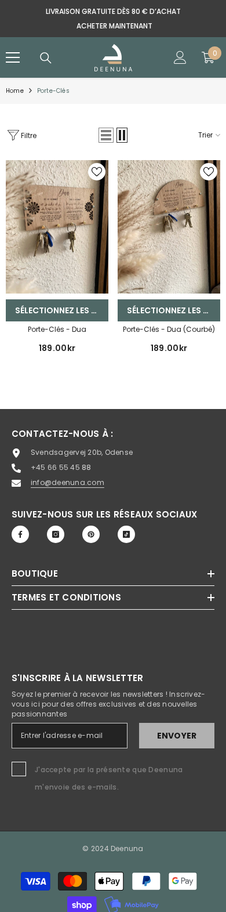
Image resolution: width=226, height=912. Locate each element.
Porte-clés (53, 90)
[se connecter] (180, 57)
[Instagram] (55, 534)
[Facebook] (20, 534)
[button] (106, 135)
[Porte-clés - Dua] (57, 227)
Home (15, 90)
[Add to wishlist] (96, 171)
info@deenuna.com (67, 482)
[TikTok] (126, 534)
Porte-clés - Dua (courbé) (169, 329)
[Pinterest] (91, 534)
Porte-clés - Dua (57, 329)
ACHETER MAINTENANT (114, 26)
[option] (113, 18)
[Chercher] (46, 58)
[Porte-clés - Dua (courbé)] (169, 227)
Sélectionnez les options (61, 310)
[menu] (13, 57)
